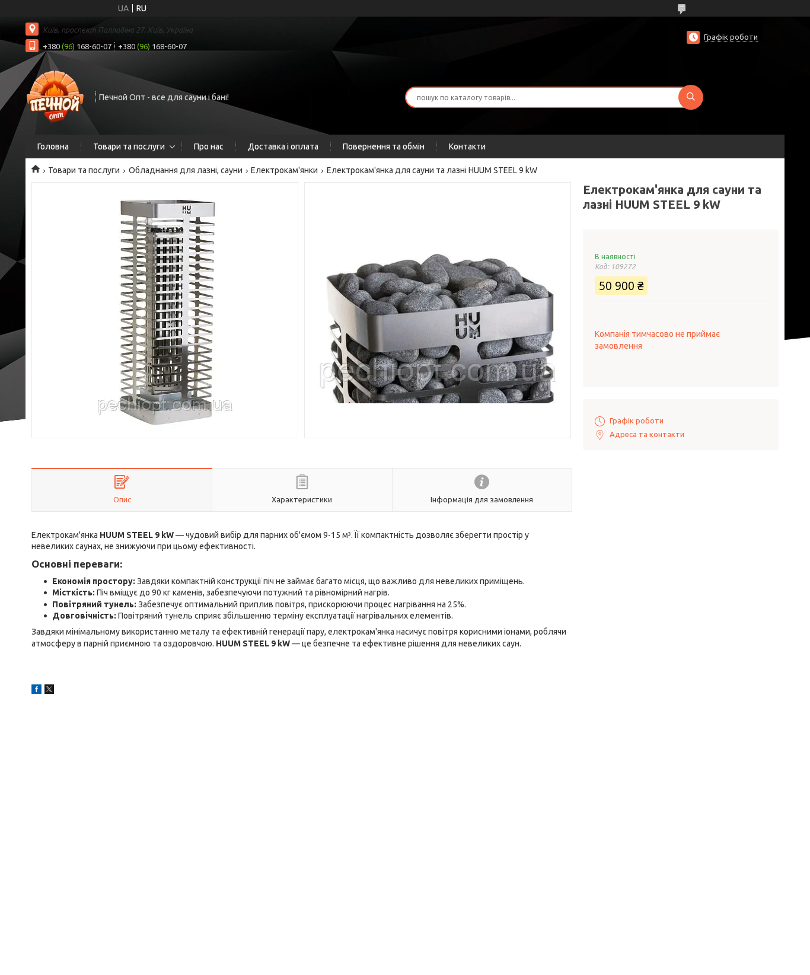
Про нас (209, 146)
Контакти (467, 146)
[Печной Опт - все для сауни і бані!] (55, 96)
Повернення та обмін (384, 146)
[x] (49, 691)
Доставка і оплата (283, 146)
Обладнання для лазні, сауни (186, 170)
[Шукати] (690, 97)
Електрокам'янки (284, 170)
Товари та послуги (129, 146)
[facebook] (36, 691)
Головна (53, 146)
